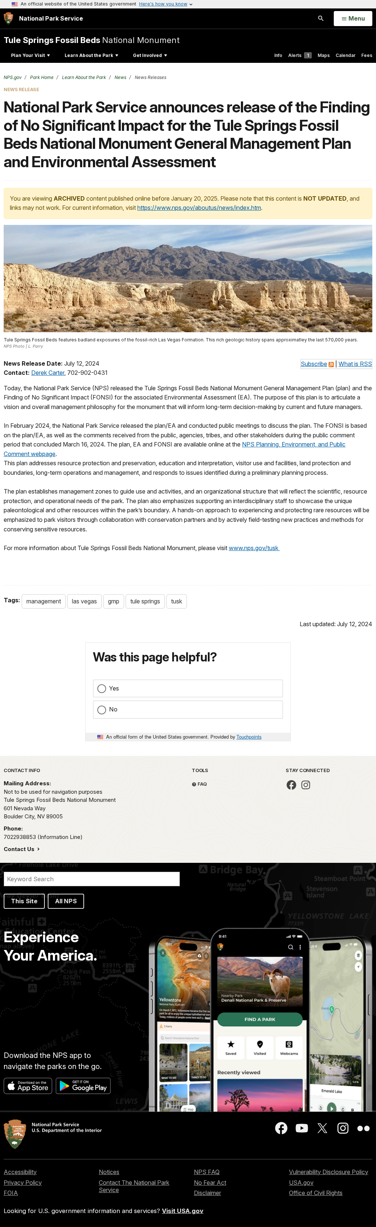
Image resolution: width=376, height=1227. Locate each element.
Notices (109, 1172)
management (43, 601)
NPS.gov (13, 77)
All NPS (66, 901)
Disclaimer (207, 1192)
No (113, 709)
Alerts (298, 55)
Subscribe (314, 363)
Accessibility (20, 1172)
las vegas (84, 601)
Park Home (41, 77)
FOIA (11, 1192)
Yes (114, 688)
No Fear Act (210, 1182)
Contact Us (20, 849)
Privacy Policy (23, 1182)
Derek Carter (47, 372)
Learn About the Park (89, 55)
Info (278, 55)
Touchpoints (248, 736)
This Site (24, 901)
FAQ (201, 784)
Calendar (345, 55)
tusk (176, 601)
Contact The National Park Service (134, 1186)
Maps (324, 55)
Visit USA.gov (182, 1211)
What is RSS (355, 363)
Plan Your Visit (28, 55)
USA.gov (301, 1182)
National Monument (92, 40)
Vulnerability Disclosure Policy (328, 1172)
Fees (366, 55)
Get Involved (147, 55)
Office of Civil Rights (316, 1192)
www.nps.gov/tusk (254, 548)
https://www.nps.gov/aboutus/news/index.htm (199, 207)
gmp (113, 601)
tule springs (145, 601)
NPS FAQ (207, 1172)
